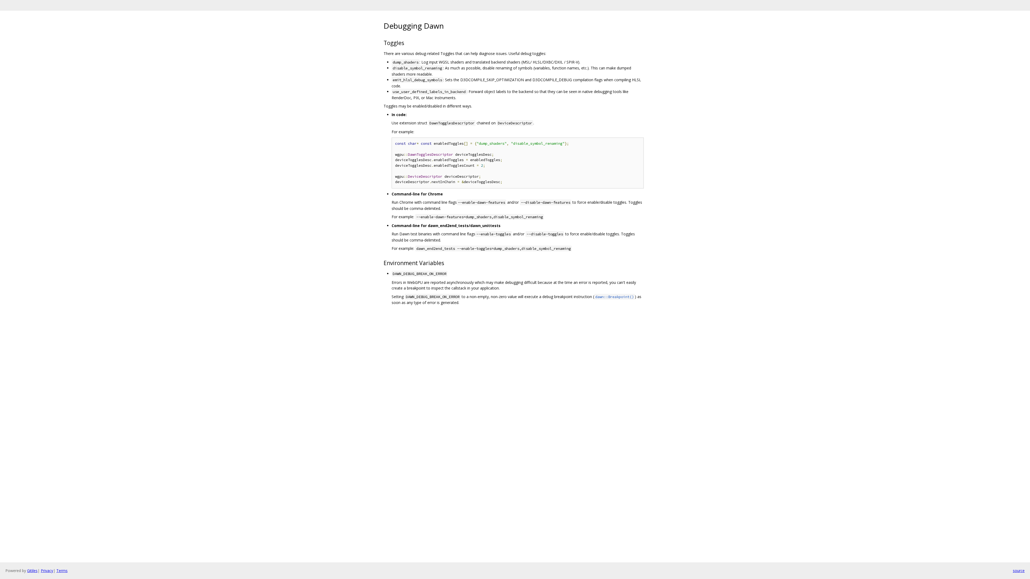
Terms (62, 570)
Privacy (47, 570)
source (1019, 570)
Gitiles (32, 570)
